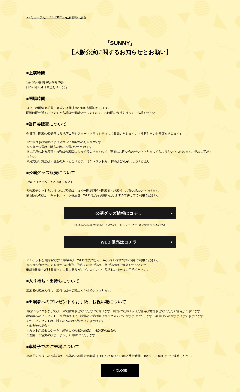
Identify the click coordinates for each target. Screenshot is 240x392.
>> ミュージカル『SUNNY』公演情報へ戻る (56, 17)
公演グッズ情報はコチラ (119, 213)
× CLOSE (120, 370)
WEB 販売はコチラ (119, 242)
